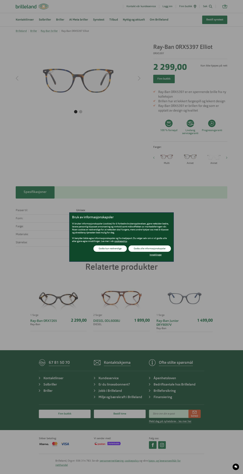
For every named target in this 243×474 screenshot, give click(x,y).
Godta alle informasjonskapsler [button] (150, 248)
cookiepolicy (120, 241)
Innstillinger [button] (156, 255)
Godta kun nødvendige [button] (110, 248)
